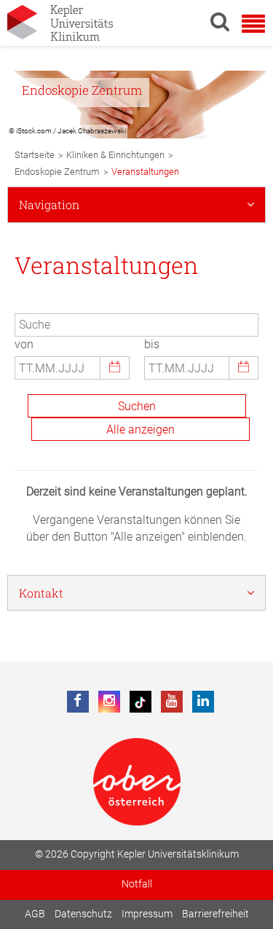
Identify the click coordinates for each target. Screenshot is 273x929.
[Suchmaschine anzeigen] (220, 21)
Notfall (137, 884)
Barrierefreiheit (215, 914)
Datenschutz (83, 914)
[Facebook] (78, 702)
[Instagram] (109, 702)
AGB (35, 914)
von (24, 344)
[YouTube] (172, 702)
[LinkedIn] (203, 702)
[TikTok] (140, 702)
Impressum (147, 914)
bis (151, 344)
